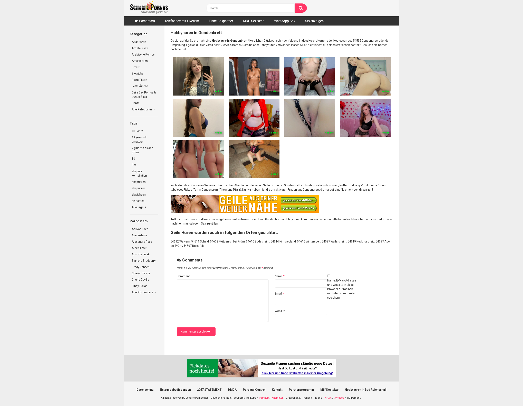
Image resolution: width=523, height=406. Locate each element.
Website (280, 311)
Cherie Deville (140, 279)
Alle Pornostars (143, 292)
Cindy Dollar (139, 286)
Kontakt (277, 389)
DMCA (232, 389)
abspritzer (138, 188)
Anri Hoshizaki (141, 254)
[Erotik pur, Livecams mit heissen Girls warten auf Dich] (245, 212)
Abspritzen (139, 41)
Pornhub (264, 397)
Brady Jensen (141, 267)
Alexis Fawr (139, 248)
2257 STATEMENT (209, 389)
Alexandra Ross (142, 241)
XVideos (339, 397)
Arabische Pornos (143, 54)
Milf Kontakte (329, 389)
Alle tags (138, 207)
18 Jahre (137, 131)
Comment (183, 276)
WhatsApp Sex (284, 21)
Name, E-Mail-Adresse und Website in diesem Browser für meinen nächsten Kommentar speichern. (341, 289)
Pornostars (147, 21)
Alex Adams (140, 235)
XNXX (328, 397)
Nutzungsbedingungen (175, 389)
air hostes (138, 200)
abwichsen (139, 194)
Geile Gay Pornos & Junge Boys (144, 94)
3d (133, 158)
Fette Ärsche (140, 86)
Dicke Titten (139, 79)
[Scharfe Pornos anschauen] (149, 8)
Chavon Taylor (141, 273)
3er (134, 165)
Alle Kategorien (142, 109)
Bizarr (136, 67)
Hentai (136, 103)
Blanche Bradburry (144, 260)
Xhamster (277, 397)
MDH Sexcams (253, 21)
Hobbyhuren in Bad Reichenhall (366, 389)
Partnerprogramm (301, 389)
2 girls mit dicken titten (142, 150)
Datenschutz (145, 389)
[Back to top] (509, 393)
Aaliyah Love (140, 229)
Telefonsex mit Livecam (182, 21)
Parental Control (254, 389)
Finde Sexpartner (221, 21)
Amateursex (140, 48)
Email (279, 293)
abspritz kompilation (139, 173)
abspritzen (139, 182)
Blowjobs (137, 73)
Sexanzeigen (314, 21)
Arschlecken (140, 60)
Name (280, 276)
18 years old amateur (139, 139)
